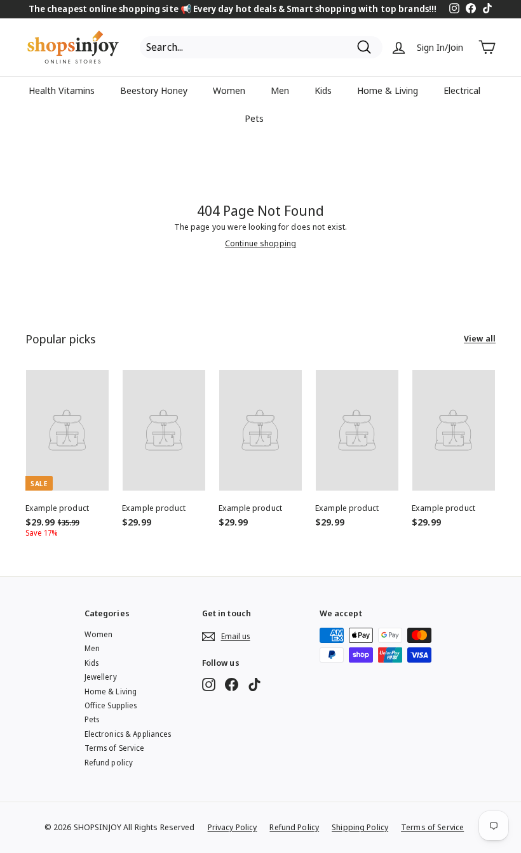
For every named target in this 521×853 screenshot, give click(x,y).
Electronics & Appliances (128, 734)
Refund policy (109, 762)
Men (280, 90)
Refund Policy (294, 827)
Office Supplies (111, 705)
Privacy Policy (232, 827)
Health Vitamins (62, 90)
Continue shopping (260, 243)
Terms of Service (115, 748)
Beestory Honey (153, 90)
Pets (254, 118)
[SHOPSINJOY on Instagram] (208, 684)
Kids (323, 90)
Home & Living (387, 90)
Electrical (461, 90)
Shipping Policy (360, 827)
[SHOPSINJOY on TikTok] (254, 684)
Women (229, 90)
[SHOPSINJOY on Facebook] (231, 684)
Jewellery (101, 676)
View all (480, 339)
